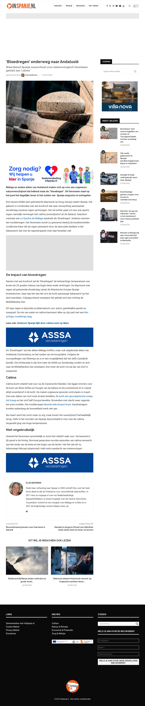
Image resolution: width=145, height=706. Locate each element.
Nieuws (58, 6)
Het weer (93, 6)
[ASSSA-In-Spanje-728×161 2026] (49, 329)
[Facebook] (107, 6)
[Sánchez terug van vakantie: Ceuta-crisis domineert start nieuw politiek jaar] (108, 215)
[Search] (129, 6)
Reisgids (80, 6)
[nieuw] (120, 82)
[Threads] (123, 6)
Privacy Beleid (12, 630)
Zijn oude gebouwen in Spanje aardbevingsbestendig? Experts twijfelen (129, 158)
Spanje (69, 6)
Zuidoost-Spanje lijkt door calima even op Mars (43, 323)
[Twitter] (110, 6)
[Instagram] (113, 6)
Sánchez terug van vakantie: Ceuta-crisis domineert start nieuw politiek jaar (129, 216)
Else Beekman (33, 483)
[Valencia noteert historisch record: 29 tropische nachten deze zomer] (72, 560)
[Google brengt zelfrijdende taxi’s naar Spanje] (108, 179)
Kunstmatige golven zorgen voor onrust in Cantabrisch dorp (129, 196)
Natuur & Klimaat (60, 626)
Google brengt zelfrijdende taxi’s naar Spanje (128, 177)
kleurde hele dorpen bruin (57, 404)
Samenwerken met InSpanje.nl (20, 623)
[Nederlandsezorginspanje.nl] (49, 165)
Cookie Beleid (12, 626)
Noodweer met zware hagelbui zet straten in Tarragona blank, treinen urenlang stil (129, 135)
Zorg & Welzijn (58, 633)
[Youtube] (117, 6)
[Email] (120, 6)
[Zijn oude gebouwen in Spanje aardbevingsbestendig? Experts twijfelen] (108, 157)
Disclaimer (11, 633)
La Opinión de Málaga (31, 218)
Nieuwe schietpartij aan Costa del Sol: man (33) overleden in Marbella (129, 237)
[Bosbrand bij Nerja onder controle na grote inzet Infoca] (27, 560)
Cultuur (55, 623)
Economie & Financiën (62, 630)
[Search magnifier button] (137, 624)
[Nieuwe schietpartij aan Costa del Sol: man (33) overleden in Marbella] (108, 237)
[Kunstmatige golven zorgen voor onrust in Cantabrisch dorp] (108, 196)
